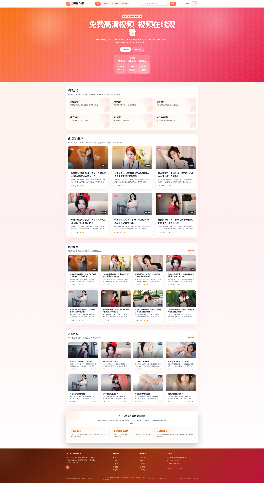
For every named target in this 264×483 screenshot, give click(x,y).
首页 (97, 4)
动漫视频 (115, 464)
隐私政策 (188, 478)
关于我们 (142, 470)
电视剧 (115, 461)
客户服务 (142, 458)
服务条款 (182, 478)
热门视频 (115, 4)
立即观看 (126, 49)
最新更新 (124, 4)
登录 (188, 3)
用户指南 (142, 464)
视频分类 (106, 4)
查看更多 (191, 250)
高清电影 (115, 467)
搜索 (172, 4)
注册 (194, 3)
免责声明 (195, 478)
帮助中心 (142, 461)
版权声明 (142, 467)
